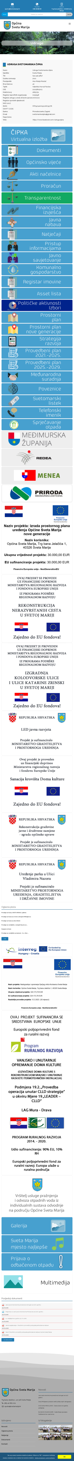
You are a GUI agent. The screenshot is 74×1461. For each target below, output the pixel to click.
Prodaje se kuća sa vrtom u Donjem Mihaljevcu (16, 916)
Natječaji (4, 1435)
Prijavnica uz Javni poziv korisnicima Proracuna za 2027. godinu (22, 1313)
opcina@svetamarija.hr (12, 9)
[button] (44, 1458)
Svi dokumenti (8, 1339)
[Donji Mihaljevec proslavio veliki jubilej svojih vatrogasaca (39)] (44, 1436)
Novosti (4, 1426)
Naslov (4, 14)
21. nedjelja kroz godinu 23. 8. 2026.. (14, 1320)
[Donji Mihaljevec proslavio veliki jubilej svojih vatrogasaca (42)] (44, 1429)
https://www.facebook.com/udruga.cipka (48, 120)
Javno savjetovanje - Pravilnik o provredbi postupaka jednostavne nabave (25, 1327)
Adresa (61, 7)
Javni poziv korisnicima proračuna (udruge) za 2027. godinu (21, 1306)
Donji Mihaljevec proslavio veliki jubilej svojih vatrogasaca (54, 1401)
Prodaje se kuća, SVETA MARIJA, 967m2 (13, 912)
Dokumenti (5, 1440)
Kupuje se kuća (6, 929)
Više (5, 938)
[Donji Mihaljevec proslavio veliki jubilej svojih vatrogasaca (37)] (66, 1436)
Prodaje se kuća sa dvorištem (10, 921)
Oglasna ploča (7, 1431)
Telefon (37, 7)
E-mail (12, 7)
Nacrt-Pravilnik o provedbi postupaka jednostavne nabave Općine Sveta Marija (27, 1333)
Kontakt (4, 1444)
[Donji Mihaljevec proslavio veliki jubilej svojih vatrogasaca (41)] (55, 1429)
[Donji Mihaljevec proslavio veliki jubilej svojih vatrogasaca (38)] (55, 1436)
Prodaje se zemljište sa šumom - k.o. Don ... (15, 933)
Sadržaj (69, 14)
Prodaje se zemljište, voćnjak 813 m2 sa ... (14, 925)
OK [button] (64, 1457)
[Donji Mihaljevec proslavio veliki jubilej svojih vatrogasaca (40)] (66, 1429)
